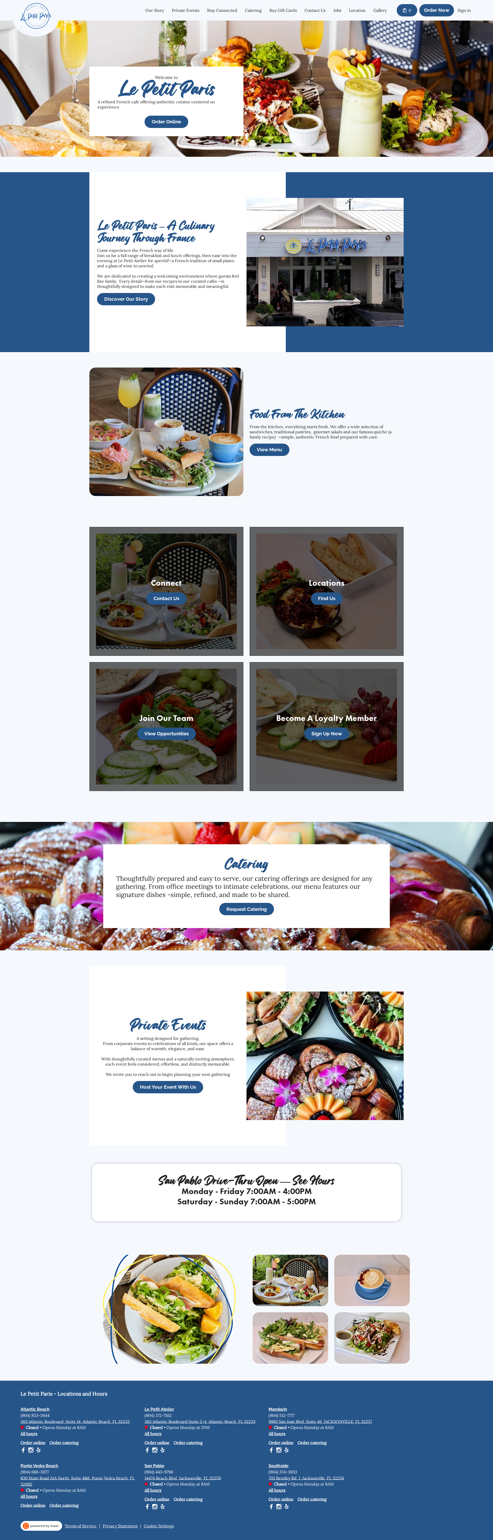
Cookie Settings (159, 1525)
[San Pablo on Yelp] (162, 1507)
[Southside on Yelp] (286, 1507)
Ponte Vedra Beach (39, 1465)
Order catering (64, 1442)
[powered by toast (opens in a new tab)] (41, 1526)
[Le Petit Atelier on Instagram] (155, 1450)
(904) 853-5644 (35, 1415)
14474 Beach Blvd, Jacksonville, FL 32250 (183, 1477)
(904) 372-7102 (158, 1415)
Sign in (464, 10)
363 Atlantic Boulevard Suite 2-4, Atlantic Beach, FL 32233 (200, 1421)
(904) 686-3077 (35, 1471)
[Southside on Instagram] (279, 1507)
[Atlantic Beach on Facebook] (24, 1450)
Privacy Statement (120, 1525)
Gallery (380, 10)
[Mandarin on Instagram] (279, 1450)
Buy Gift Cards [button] (283, 10)
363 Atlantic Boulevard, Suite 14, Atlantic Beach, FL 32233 (75, 1421)
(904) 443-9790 (159, 1471)
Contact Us (315, 10)
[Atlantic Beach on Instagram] (31, 1450)
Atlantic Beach (35, 1409)
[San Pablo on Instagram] (155, 1507)
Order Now (436, 10)
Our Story (154, 10)
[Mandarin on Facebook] (272, 1450)
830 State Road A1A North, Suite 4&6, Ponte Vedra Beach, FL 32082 (78, 1481)
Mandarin (278, 1409)
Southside (279, 1465)
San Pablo (154, 1465)
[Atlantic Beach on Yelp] (38, 1450)
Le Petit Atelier (159, 1409)
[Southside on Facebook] (272, 1507)
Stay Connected (222, 10)
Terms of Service (81, 1525)
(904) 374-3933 (283, 1471)
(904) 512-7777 (282, 1415)
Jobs (337, 10)
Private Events (185, 10)
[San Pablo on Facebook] (148, 1507)
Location (357, 10)
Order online (33, 1442)
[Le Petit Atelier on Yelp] (162, 1450)
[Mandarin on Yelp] (286, 1450)
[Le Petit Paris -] (40, 19)
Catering (253, 10)
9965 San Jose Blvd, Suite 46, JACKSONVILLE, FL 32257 (320, 1421)
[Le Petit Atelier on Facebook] (148, 1450)
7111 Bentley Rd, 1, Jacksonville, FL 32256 (306, 1477)
